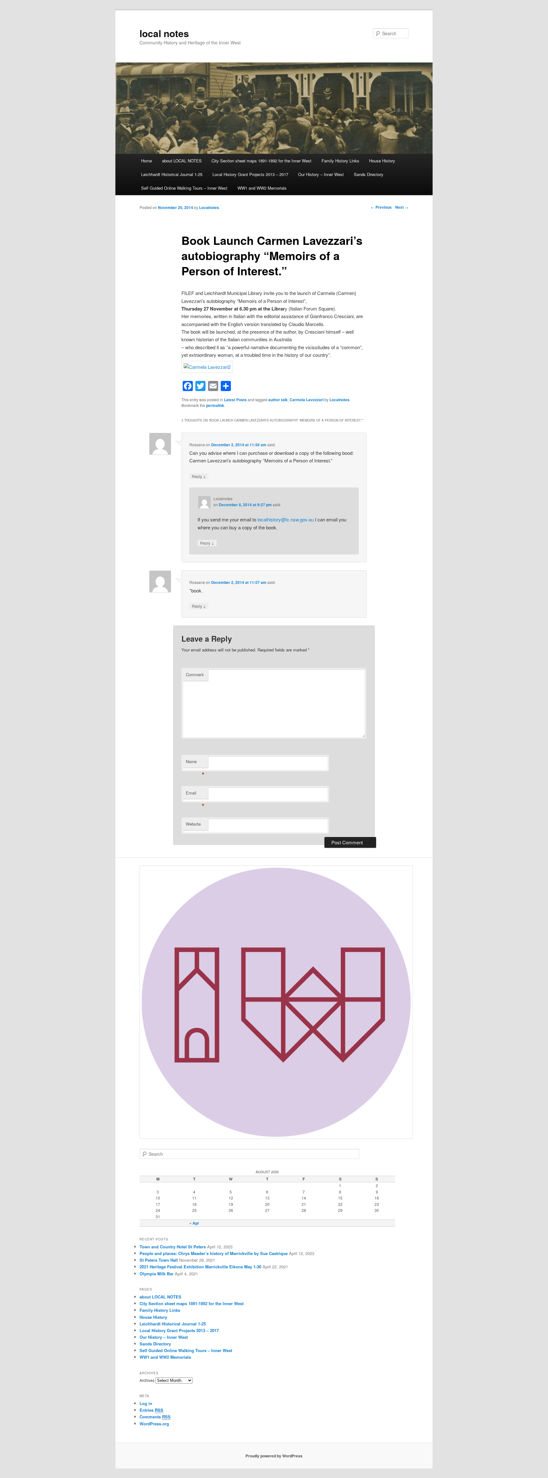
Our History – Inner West (321, 174)
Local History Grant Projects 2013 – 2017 (250, 174)
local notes (164, 33)
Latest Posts (235, 399)
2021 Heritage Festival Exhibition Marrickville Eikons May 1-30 (200, 1267)
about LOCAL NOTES (182, 161)
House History (382, 161)
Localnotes (209, 207)
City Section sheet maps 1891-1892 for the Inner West (261, 161)
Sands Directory (368, 174)
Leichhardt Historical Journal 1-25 (171, 174)
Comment (195, 674)
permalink (215, 405)
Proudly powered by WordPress (274, 1456)
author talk (278, 399)
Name (195, 763)
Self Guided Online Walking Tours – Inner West (184, 188)
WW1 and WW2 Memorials (262, 188)
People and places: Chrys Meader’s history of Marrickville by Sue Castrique (214, 1253)
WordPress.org (154, 1424)
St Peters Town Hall (159, 1260)
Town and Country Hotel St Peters (173, 1247)
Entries (151, 1410)
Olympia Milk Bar (156, 1274)
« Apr (194, 1223)
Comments (155, 1417)
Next (401, 207)
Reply (199, 476)
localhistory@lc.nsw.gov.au (286, 519)
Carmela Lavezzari (306, 399)
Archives (147, 1380)
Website (193, 824)
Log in (146, 1403)
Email (195, 794)
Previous (381, 207)
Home (146, 161)
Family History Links (340, 161)
